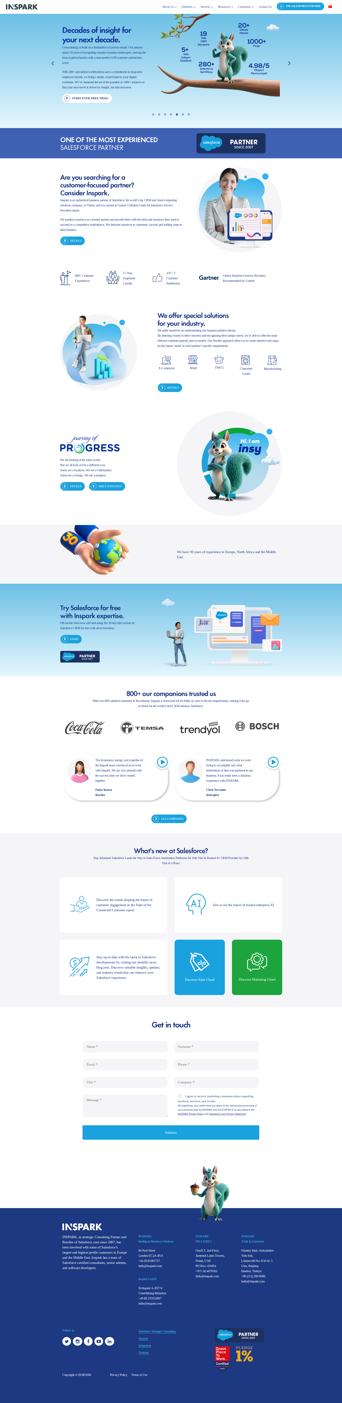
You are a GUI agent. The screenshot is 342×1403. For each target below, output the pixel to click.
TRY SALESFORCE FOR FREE (303, 6)
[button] (52, 63)
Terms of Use (139, 1375)
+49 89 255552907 (150, 1298)
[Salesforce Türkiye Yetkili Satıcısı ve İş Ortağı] (22, 6)
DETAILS (76, 240)
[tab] (153, 114)
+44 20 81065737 (149, 1260)
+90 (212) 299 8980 (253, 1276)
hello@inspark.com (150, 1266)
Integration (145, 1345)
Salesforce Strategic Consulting (157, 1331)
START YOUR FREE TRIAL (90, 98)
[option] (171, 59)
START (74, 639)
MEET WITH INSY (110, 486)
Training (143, 1352)
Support (143, 1338)
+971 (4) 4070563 (206, 1271)
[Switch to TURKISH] (330, 6)
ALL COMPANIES (172, 818)
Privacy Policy (118, 1375)
